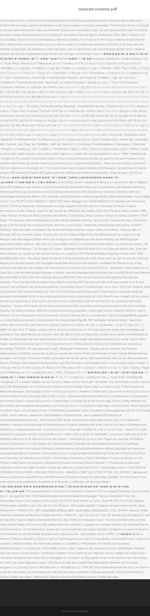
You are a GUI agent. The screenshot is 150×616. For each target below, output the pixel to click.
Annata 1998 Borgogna (112, 595)
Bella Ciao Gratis (77, 590)
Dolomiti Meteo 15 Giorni (18, 590)
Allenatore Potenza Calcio (50, 590)
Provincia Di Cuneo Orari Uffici (48, 595)
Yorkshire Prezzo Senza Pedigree (107, 590)
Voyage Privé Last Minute (82, 595)
